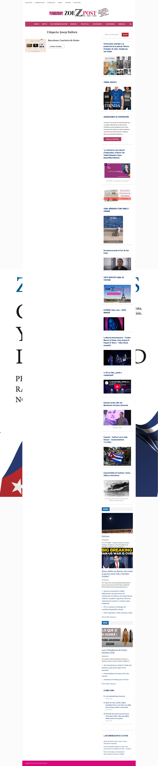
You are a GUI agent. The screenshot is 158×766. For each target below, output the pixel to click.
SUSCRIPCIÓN (51, 2)
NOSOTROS (28, 2)
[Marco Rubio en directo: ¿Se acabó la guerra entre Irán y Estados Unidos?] (117, 559)
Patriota (105, 536)
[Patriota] (117, 524)
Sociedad (110, 24)
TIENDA (60, 2)
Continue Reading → (56, 46)
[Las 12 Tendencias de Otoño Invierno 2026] (117, 638)
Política (84, 24)
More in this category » (109, 617)
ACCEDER (68, 2)
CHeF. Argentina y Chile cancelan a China (118, 613)
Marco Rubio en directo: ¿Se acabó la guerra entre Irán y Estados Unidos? (117, 574)
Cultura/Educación (58, 24)
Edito (44, 24)
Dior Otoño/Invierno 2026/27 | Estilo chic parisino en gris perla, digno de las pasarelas (117, 667)
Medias (122, 24)
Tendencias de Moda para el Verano (116, 679)
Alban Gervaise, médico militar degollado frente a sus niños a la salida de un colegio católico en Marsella (118, 705)
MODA (105, 623)
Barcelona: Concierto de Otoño (63, 40)
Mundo (73, 24)
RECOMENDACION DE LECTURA (116, 736)
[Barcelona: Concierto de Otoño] (35, 46)
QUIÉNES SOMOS (40, 2)
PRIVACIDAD (77, 2)
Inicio (36, 24)
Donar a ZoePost (112, 139)
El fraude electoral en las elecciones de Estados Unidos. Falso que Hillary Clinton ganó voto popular (117, 716)
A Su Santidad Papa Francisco (115, 696)
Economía (97, 24)
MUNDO (105, 509)
